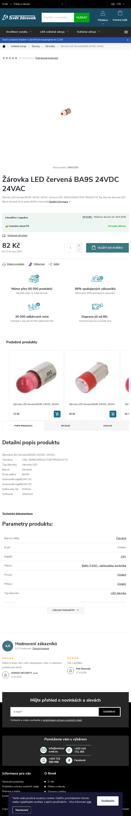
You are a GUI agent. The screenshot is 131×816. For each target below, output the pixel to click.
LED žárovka (118, 593)
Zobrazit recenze (40, 648)
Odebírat (109, 711)
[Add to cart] (57, 414)
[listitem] (36, 385)
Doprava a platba (11, 791)
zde (89, 802)
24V (123, 557)
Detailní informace (58, 201)
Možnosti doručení (17, 235)
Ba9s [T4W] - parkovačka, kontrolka (104, 566)
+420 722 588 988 (54, 760)
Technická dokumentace (17, 514)
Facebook (80, 760)
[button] (5, 385)
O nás (5, 4)
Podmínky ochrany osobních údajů (20, 786)
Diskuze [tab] (107, 425)
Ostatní (121, 575)
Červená (121, 538)
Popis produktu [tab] (23, 425)
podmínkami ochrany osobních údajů (62, 720)
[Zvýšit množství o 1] (79, 245)
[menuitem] (19, 32)
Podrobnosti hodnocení (46, 58)
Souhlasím (107, 801)
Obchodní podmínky (13, 781)
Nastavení (22, 810)
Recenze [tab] (65, 425)
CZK (119, 4)
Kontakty (7, 796)
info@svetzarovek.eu (56, 750)
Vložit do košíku (110, 248)
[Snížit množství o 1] (79, 250)
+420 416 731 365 (80, 750)
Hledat (81, 17)
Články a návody (22, 4)
